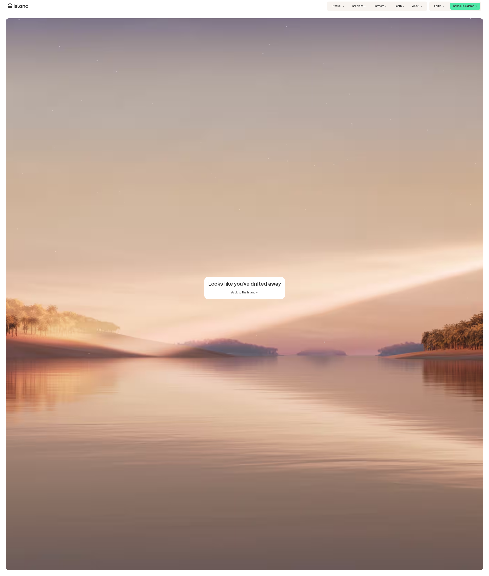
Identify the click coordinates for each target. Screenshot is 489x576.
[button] (338, 6)
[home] (19, 6)
